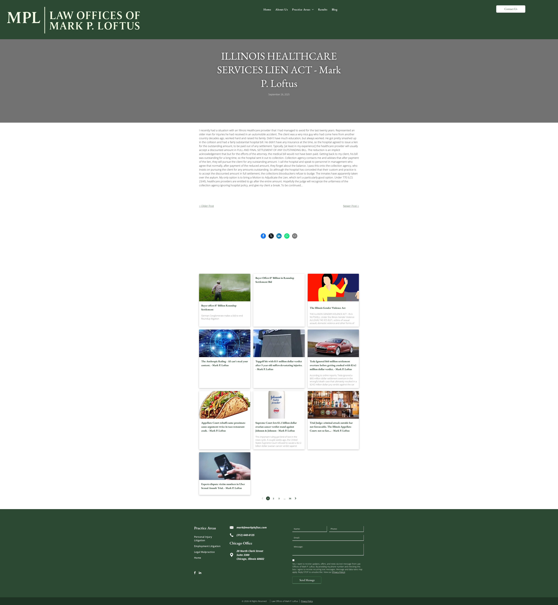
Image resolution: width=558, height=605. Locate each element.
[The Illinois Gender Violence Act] (333, 287)
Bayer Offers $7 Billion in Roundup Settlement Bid (274, 279)
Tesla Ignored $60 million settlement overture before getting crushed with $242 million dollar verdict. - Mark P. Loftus (333, 365)
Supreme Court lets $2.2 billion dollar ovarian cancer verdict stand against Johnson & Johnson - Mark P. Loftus (276, 426)
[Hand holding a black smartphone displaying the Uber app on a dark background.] (224, 466)
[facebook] (195, 573)
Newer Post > (351, 206)
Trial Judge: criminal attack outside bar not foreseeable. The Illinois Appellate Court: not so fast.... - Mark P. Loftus (331, 426)
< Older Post (206, 206)
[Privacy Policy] (338, 572)
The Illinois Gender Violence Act (328, 307)
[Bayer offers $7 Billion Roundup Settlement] (224, 287)
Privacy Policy (307, 601)
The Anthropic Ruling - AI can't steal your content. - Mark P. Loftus (224, 363)
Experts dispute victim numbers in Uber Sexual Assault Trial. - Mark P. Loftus (223, 486)
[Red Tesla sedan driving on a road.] (333, 343)
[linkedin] (200, 573)
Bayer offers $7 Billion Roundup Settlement (218, 307)
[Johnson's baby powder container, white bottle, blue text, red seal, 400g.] (279, 405)
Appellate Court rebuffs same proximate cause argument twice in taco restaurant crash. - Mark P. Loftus (223, 426)
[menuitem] (267, 9)
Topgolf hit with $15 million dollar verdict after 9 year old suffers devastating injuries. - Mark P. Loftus (278, 365)
